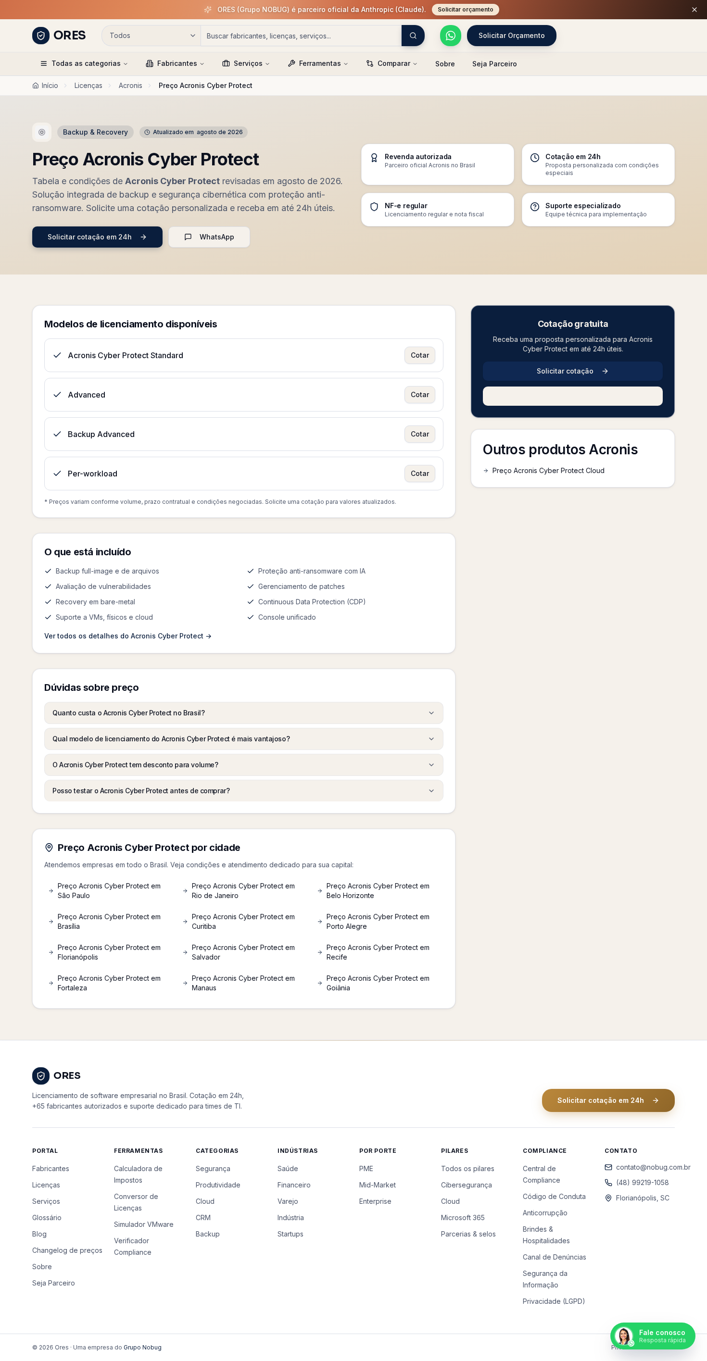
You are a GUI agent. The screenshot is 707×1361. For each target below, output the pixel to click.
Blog (39, 1234)
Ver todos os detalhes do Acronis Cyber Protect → (128, 636)
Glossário (47, 1217)
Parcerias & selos (468, 1234)
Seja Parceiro (494, 64)
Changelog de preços (67, 1250)
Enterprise (375, 1201)
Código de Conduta (554, 1196)
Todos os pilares (467, 1168)
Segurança (213, 1168)
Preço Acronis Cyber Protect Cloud (548, 470)
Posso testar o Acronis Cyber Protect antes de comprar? (140, 791)
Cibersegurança (466, 1185)
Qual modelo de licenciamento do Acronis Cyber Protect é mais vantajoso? (171, 739)
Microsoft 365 (463, 1217)
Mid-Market (377, 1185)
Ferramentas (320, 63)
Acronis (130, 85)
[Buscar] (413, 35)
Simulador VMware (144, 1224)
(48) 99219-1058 (642, 1182)
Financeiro (294, 1185)
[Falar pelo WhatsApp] (450, 35)
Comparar (394, 63)
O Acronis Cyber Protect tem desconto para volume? (135, 765)
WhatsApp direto (581, 396)
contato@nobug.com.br (645, 1167)
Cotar (420, 355)
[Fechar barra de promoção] (694, 9)
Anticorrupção (545, 1213)
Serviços (248, 63)
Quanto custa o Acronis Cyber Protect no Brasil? (128, 713)
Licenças (88, 85)
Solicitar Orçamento (512, 35)
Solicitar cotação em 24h (90, 237)
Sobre (445, 64)
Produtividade (218, 1185)
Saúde (288, 1168)
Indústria (291, 1217)
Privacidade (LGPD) (554, 1301)
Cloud (205, 1201)
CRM (203, 1217)
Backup (208, 1234)
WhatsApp (217, 237)
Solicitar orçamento (465, 9)
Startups (290, 1234)
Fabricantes (177, 63)
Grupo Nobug (143, 1347)
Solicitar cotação (565, 371)
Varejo (288, 1201)
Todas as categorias (86, 63)
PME (366, 1168)
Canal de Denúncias (554, 1257)
